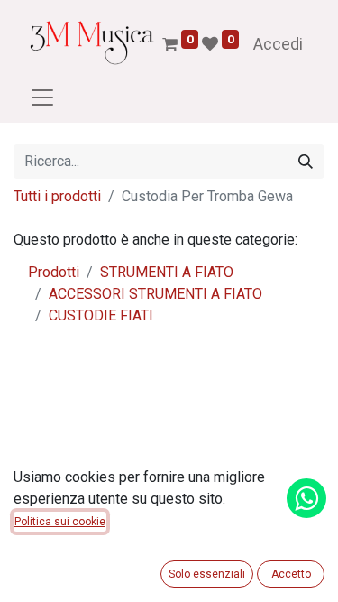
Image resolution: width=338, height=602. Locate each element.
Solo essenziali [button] (207, 574)
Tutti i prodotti (57, 196)
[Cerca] (305, 161)
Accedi (278, 43)
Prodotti (53, 272)
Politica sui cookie (59, 521)
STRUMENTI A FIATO (166, 272)
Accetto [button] (291, 574)
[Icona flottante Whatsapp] (306, 498)
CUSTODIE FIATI (101, 315)
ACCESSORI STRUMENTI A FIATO (155, 293)
